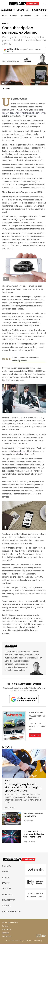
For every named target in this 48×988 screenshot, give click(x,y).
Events (6, 883)
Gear (37, 16)
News (4, 16)
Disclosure (6, 929)
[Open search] (43, 4)
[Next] (45, 16)
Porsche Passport (20, 451)
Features (7, 894)
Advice (5, 877)
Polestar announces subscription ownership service (25, 359)
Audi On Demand (22, 245)
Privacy (5, 926)
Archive (6, 906)
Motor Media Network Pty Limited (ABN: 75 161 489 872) (25, 940)
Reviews (13, 16)
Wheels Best (26, 16)
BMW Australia (8, 482)
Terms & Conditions (10, 923)
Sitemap (5, 933)
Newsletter (8, 900)
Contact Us (6, 936)
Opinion (6, 888)
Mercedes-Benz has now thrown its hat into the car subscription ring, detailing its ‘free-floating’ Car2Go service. (24, 113)
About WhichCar (11, 911)
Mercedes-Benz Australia (12, 165)
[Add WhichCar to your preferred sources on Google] (24, 699)
